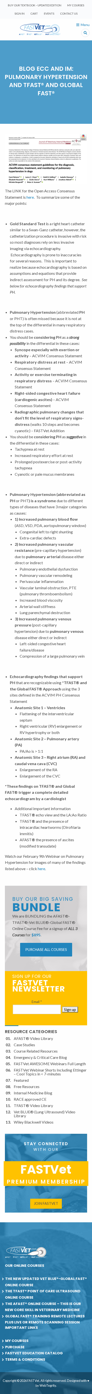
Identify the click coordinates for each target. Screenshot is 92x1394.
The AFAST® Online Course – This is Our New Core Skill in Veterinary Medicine (43, 1307)
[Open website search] (85, 33)
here (30, 197)
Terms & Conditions (25, 1359)
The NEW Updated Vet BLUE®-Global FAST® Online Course (46, 1281)
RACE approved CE (30, 1099)
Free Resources (26, 1086)
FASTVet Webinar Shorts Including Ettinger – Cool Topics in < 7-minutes (50, 1072)
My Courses (75, 5)
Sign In (19, 13)
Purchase (15, 1347)
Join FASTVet (46, 1203)
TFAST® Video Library (33, 1105)
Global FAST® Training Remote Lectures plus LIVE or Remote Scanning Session (45, 1319)
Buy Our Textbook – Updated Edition (34, 5)
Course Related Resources (36, 1051)
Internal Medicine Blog (33, 1092)
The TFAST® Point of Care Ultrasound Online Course (42, 1294)
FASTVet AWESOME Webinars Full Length (50, 1063)
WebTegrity (47, 1385)
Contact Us (69, 13)
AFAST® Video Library (33, 1038)
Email (37, 1002)
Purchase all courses (46, 949)
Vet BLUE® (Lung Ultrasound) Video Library (44, 1113)
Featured (21, 1080)
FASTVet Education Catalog (34, 1353)
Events (49, 13)
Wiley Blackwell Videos (33, 1122)
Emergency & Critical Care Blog (40, 1057)
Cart (34, 13)
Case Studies (24, 1044)
